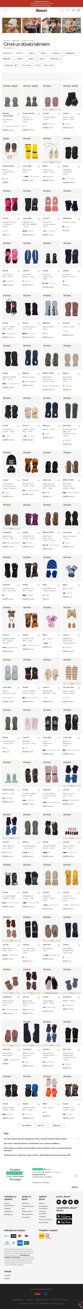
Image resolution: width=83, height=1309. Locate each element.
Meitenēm (7, 53)
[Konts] (67, 10)
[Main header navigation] (5, 10)
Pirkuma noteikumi (18, 1299)
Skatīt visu (75, 1187)
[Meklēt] (62, 10)
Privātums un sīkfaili (41, 1299)
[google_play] (64, 1216)
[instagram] (64, 1202)
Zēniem (19, 53)
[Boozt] (41, 11)
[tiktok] (76, 1202)
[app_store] (64, 1222)
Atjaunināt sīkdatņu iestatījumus (58, 1299)
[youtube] (70, 1202)
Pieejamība (29, 1299)
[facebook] (58, 1202)
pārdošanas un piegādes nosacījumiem (17, 1256)
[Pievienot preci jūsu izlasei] (18, 114)
